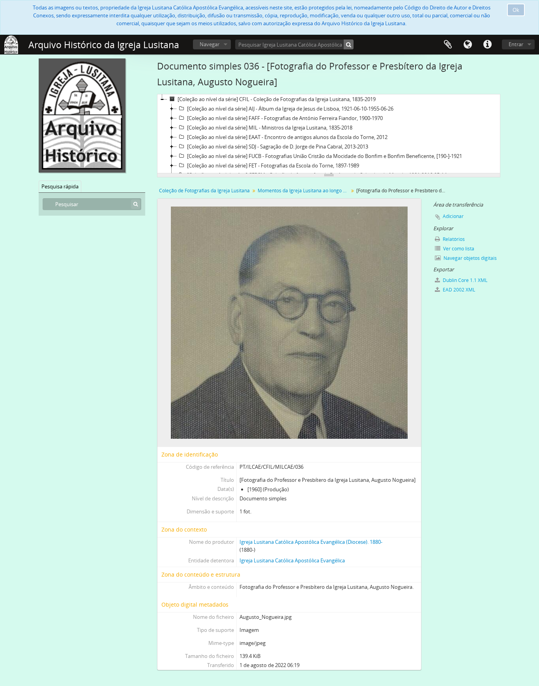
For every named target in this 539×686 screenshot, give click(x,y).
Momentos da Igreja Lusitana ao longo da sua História (304, 190)
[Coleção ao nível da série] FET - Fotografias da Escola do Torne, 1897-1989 (273, 165)
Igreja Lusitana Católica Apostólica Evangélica (292, 560)
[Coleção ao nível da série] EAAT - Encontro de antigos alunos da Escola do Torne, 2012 (287, 137)
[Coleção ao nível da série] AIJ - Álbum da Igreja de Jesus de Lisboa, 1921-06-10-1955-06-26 (290, 108)
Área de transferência (448, 45)
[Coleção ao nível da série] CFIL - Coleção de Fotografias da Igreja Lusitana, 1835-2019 (277, 99)
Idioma (467, 45)
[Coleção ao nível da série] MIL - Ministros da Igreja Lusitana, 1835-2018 (269, 127)
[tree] (328, 133)
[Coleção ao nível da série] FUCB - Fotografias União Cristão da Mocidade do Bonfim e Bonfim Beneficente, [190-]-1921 (324, 156)
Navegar (209, 44)
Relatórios (453, 239)
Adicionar (453, 216)
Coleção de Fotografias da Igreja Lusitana (204, 190)
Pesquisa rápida (60, 186)
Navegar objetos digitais (469, 258)
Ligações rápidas (487, 45)
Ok (516, 9)
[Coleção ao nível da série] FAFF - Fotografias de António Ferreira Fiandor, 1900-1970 (285, 118)
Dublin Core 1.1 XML (464, 280)
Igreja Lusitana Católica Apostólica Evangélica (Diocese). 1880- (311, 541)
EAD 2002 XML (458, 289)
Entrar (516, 44)
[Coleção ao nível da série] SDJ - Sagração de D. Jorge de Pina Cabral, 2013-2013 (277, 146)
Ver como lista (458, 248)
